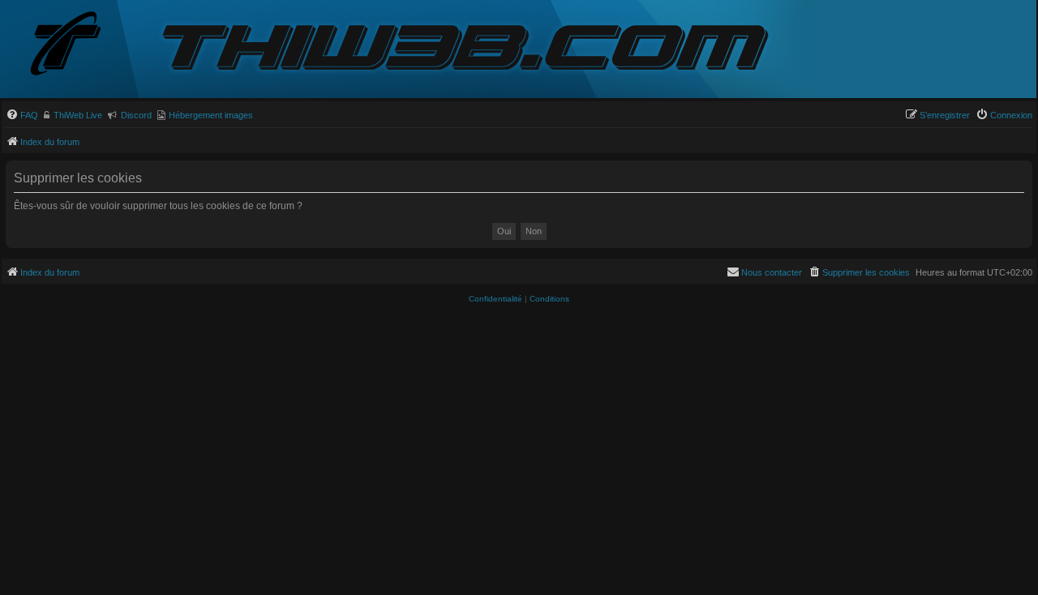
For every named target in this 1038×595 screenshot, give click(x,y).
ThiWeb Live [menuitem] (78, 115)
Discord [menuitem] (136, 115)
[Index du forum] (79, 45)
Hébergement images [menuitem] (211, 115)
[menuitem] (22, 115)
